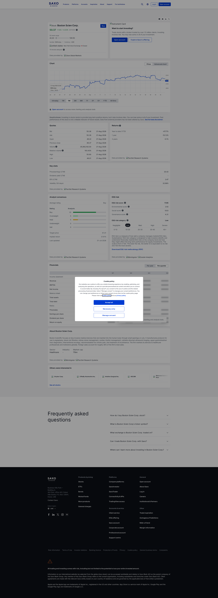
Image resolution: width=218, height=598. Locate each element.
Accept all (109, 302)
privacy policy (121, 295)
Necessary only (109, 309)
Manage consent (109, 315)
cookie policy (106, 295)
